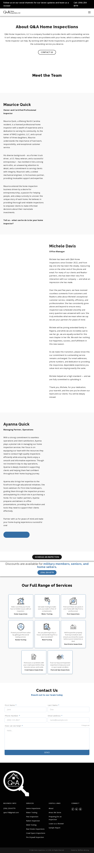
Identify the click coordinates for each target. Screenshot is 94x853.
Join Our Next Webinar (16, 534)
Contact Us (47, 52)
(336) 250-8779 (47, 572)
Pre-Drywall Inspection (35, 837)
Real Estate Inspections (35, 829)
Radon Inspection (33, 821)
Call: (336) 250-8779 (80, 4)
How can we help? (47, 725)
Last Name (53, 705)
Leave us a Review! (56, 824)
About (51, 808)
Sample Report (54, 828)
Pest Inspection (32, 817)
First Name (11, 705)
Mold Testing (31, 825)
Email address (55, 716)
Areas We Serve (55, 812)
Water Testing (31, 812)
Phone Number (12, 716)
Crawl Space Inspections (35, 833)
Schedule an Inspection (47, 557)
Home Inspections (33, 808)
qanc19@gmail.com (11, 812)
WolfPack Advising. (83, 850)
